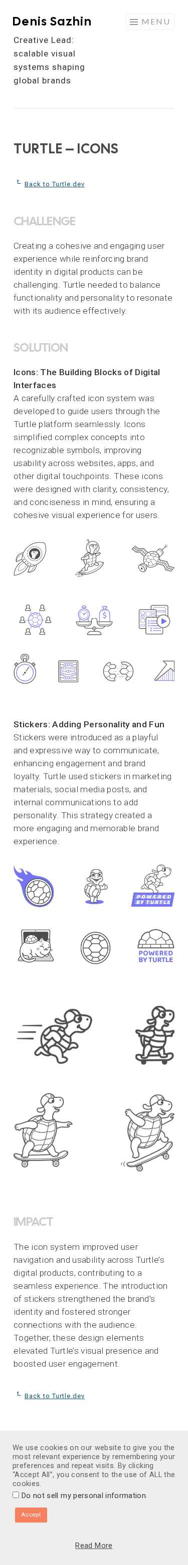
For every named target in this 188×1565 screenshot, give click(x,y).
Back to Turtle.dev (55, 184)
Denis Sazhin (52, 21)
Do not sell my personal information (84, 1495)
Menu (155, 21)
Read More (93, 1545)
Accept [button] (31, 1514)
